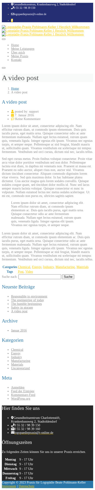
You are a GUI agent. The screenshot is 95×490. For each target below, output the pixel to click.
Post (21, 271)
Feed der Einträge (22, 391)
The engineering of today (27, 300)
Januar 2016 (19, 330)
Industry (48, 267)
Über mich (18, 52)
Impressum (9, 486)
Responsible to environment (29, 296)
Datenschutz (26, 486)
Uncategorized (20, 368)
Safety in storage (22, 307)
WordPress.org (20, 398)
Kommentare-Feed (23, 395)
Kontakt (16, 60)
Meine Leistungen (22, 49)
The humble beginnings (26, 304)
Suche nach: (10, 276)
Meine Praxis (19, 56)
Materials (83, 267)
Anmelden (17, 387)
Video (29, 271)
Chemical (24, 267)
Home (15, 45)
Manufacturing (65, 267)
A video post (19, 311)
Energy (36, 267)
